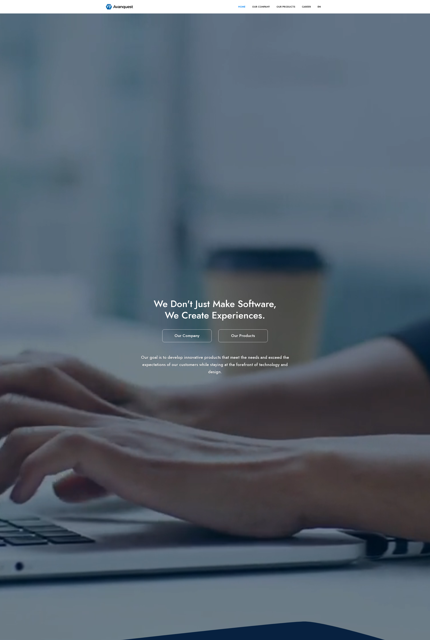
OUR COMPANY (261, 6)
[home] (119, 6)
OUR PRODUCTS (285, 6)
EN (319, 6)
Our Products (243, 336)
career (306, 6)
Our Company (187, 336)
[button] (319, 6)
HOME (241, 6)
